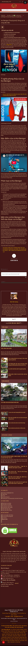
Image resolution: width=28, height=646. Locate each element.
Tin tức (3, 495)
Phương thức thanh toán (7, 506)
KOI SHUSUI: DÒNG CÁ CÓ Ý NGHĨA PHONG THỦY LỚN (14, 247)
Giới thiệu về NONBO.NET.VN (7, 492)
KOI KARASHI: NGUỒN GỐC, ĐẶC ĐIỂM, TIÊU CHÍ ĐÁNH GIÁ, (14, 249)
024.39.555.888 (9, 576)
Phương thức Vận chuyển (7, 507)
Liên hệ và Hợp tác (6, 497)
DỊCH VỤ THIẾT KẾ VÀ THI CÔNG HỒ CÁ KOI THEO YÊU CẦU (15, 94)
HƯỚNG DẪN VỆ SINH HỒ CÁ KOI (9, 95)
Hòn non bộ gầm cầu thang (7, 515)
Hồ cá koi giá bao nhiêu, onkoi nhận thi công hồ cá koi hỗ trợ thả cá (14, 457)
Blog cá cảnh (4, 519)
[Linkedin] (13, 319)
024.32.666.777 (16, 576)
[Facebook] (14, 319)
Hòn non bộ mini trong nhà (7, 516)
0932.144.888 (7, 575)
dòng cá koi (9, 44)
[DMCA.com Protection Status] (9, 530)
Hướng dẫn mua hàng (6, 504)
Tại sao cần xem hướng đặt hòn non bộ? (16, 412)
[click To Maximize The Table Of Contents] (2, 27)
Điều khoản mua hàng (6, 503)
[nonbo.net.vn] (14, 6)
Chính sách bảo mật (6, 508)
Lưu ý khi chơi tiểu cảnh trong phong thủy (17, 368)
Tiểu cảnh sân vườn (6, 348)
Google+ (22, 1)
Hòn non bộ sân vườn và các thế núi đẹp (16, 422)
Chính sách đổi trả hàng (7, 510)
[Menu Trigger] (25, 2)
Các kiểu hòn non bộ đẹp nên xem (9, 402)
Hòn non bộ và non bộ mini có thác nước (16, 428)
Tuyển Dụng (4, 494)
